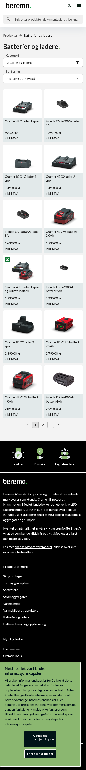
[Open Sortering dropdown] (77, 78)
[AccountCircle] (69, 5)
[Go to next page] (58, 425)
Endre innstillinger (40, 754)
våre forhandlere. (22, 552)
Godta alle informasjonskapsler (40, 739)
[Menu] (78, 5)
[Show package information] (8, 260)
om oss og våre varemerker (33, 547)
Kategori (12, 55)
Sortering (13, 71)
